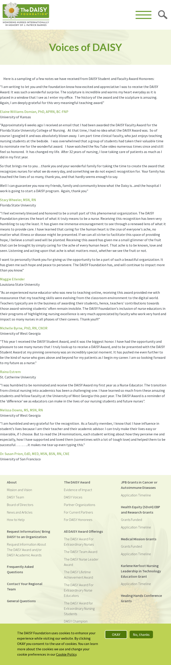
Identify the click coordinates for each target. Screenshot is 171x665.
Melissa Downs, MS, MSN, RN (21, 410)
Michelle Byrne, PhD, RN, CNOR (23, 328)
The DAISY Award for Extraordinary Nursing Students (79, 608)
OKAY (116, 634)
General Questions (21, 601)
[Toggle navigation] (143, 15)
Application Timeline (136, 495)
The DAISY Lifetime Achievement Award (78, 574)
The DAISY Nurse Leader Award (81, 562)
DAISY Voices (73, 497)
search (163, 15)
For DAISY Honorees (78, 519)
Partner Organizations (79, 504)
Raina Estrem (10, 371)
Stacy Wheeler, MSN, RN (18, 200)
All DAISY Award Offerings (83, 531)
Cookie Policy (66, 654)
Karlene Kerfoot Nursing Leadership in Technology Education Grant (141, 571)
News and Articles (19, 512)
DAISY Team (15, 497)
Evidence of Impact (78, 490)
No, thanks (141, 634)
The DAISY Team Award (80, 551)
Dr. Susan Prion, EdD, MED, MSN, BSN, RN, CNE (34, 453)
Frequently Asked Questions (20, 569)
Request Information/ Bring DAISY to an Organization (28, 534)
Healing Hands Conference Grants (141, 598)
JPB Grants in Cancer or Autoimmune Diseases (139, 485)
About (12, 482)
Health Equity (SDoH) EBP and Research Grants (140, 509)
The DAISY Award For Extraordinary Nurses (79, 542)
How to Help (16, 519)
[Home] (26, 15)
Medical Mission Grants (138, 539)
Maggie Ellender (12, 279)
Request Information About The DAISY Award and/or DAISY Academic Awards (26, 549)
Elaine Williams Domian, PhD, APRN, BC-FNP (34, 111)
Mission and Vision (19, 490)
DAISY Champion (76, 621)
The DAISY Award (77, 482)
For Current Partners (78, 512)
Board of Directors (20, 504)
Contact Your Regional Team (24, 586)
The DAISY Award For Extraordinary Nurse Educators (79, 590)
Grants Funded (131, 519)
